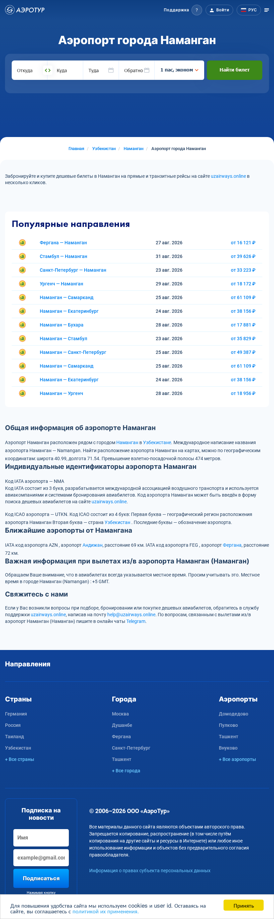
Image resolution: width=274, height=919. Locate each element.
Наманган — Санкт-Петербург (73, 352)
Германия (16, 713)
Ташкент (121, 759)
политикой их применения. (106, 911)
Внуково (228, 748)
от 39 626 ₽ (243, 256)
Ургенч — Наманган (61, 283)
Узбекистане (157, 442)
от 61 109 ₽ (243, 297)
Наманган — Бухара (62, 324)
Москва (120, 713)
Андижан (93, 545)
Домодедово (233, 713)
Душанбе (122, 725)
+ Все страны (19, 759)
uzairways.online (228, 176)
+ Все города (126, 770)
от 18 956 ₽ (243, 393)
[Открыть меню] (267, 10)
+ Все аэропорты (237, 759)
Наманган (127, 442)
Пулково (228, 725)
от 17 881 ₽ (243, 324)
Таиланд (14, 736)
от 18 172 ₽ (243, 283)
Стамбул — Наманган (63, 256)
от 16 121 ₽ (243, 242)
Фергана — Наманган (63, 242)
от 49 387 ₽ (243, 352)
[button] (183, 10)
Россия (13, 725)
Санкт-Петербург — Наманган (73, 270)
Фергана (232, 545)
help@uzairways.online (131, 614)
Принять (244, 905)
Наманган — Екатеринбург (69, 311)
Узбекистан (117, 522)
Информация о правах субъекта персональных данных (150, 870)
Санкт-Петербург (131, 748)
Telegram (135, 621)
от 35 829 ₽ (243, 338)
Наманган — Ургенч (61, 393)
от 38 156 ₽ (243, 311)
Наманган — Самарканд (67, 297)
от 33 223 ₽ (243, 270)
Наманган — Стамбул (63, 338)
